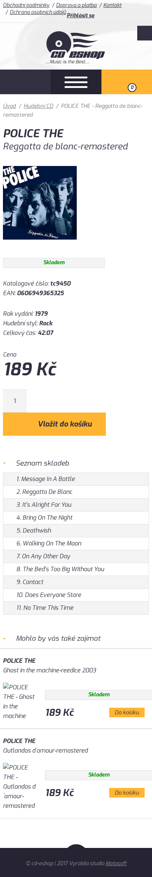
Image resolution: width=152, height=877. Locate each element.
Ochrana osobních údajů (38, 12)
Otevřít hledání (25, 82)
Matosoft (116, 863)
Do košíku (127, 712)
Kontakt (112, 5)
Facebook (144, 33)
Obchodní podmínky (26, 5)
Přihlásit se (80, 15)
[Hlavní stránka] (76, 62)
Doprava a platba (76, 5)
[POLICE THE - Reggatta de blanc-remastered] (40, 245)
